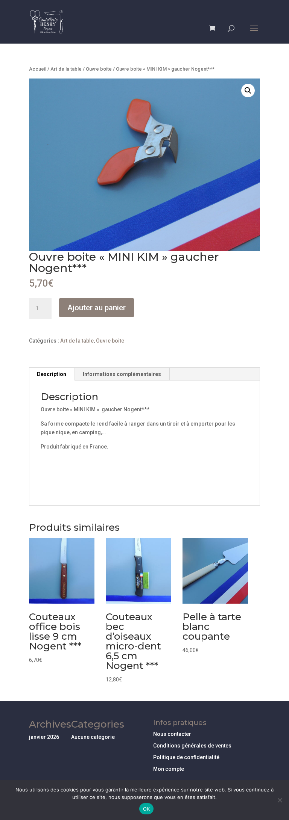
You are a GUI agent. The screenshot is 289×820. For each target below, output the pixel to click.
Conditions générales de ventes (192, 746)
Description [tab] (51, 374)
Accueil (37, 69)
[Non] (279, 800)
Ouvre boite (99, 69)
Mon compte (168, 769)
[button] (248, 90)
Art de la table (66, 69)
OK (146, 809)
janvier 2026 (44, 737)
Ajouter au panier (96, 307)
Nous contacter (172, 734)
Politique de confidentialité (186, 757)
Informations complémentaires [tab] (122, 374)
